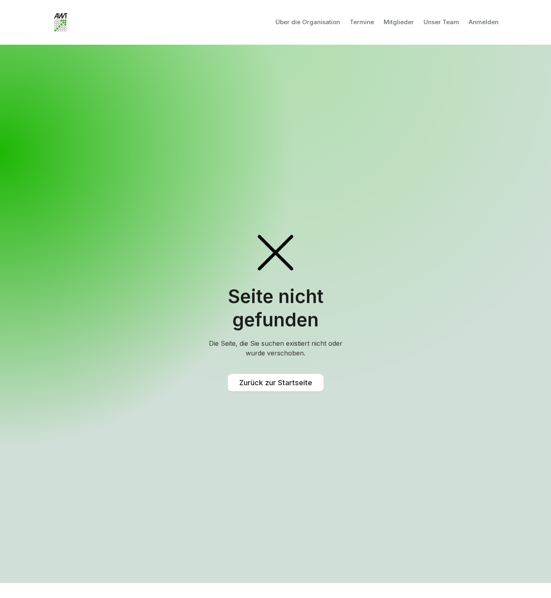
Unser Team (441, 22)
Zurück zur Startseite (275, 382)
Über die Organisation (308, 22)
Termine (362, 22)
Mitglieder (399, 22)
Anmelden (484, 22)
